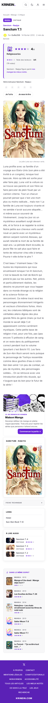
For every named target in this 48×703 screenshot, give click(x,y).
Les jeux (34, 688)
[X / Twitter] (24, 664)
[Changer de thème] (32, 4)
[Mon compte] (38, 4)
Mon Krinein (15, 679)
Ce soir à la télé (18, 688)
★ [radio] (6, 87)
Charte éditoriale (34, 675)
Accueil (6, 15)
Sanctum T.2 (22, 553)
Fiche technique (14, 503)
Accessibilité (32, 679)
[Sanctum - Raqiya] (24, 470)
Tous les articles (14, 683)
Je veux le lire (25, 94)
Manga (14, 15)
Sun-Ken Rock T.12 (15, 522)
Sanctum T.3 (22, 546)
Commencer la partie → (30, 431)
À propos (18, 670)
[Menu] (43, 4)
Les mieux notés (35, 683)
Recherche (24, 692)
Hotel (8, 518)
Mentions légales (13, 675)
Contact (30, 670)
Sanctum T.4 (22, 539)
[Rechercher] (26, 4)
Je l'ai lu (9, 94)
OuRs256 (15, 35)
